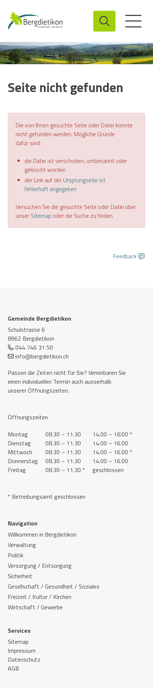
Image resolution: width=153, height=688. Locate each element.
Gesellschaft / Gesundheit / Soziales (54, 586)
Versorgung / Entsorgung (40, 565)
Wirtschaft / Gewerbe (35, 607)
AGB (13, 668)
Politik (15, 555)
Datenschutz (24, 659)
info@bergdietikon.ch (42, 356)
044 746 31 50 (34, 347)
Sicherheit (20, 575)
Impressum (22, 650)
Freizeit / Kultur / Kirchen (39, 596)
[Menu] (133, 21)
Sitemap (41, 215)
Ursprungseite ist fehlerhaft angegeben (65, 184)
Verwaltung (22, 544)
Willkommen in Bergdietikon (42, 534)
